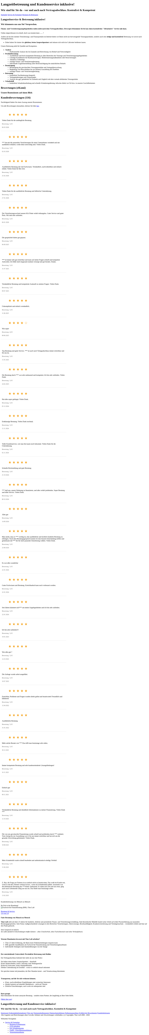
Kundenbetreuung (103, 1013)
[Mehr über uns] (6, 999)
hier (37, 106)
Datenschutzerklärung (57, 1013)
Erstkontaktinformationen (17, 1013)
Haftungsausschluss (72, 1013)
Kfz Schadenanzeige (17, 1028)
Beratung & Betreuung (30, 15)
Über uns (30, 1013)
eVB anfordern (15, 1026)
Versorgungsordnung (17, 1032)
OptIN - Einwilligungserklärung (21, 1030)
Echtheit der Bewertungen (88, 1013)
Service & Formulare (15, 15)
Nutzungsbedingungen (41, 1013)
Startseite (4, 15)
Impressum (4, 1013)
